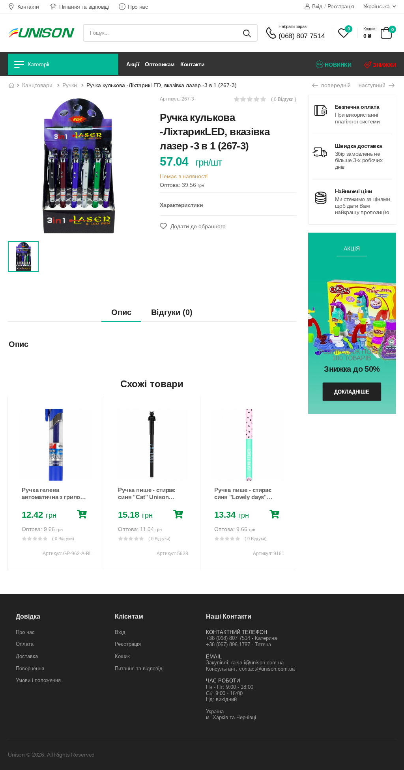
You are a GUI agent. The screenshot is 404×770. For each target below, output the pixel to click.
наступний (373, 85)
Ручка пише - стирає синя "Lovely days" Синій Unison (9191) (242, 497)
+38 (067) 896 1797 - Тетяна (238, 644)
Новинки (338, 65)
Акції (132, 64)
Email (214, 657)
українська (376, 6)
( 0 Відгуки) (63, 538)
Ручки (69, 85)
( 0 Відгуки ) (283, 99)
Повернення (30, 668)
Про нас (138, 7)
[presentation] (13, 483)
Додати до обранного (197, 226)
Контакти (28, 7)
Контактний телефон (236, 632)
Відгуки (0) (172, 312)
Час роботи (223, 681)
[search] (247, 33)
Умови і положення (38, 680)
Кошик (122, 656)
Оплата (25, 644)
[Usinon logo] (41, 33)
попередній (335, 85)
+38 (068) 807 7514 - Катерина (241, 638)
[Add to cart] (83, 515)
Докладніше (352, 392)
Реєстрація (340, 6)
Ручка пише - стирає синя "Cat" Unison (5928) (146, 497)
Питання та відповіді (84, 7)
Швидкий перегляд (55, 471)
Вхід (317, 6)
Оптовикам (159, 64)
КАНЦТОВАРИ (37, 85)
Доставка (27, 656)
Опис (121, 312)
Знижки (383, 65)
